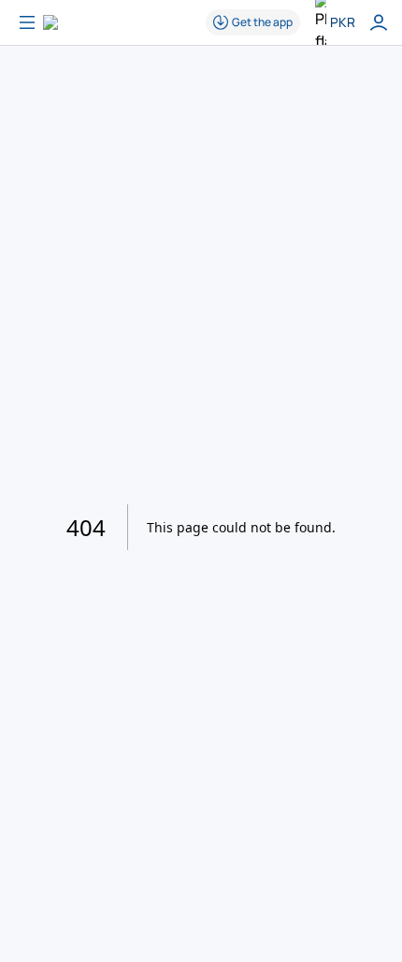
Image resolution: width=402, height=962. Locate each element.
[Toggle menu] (27, 22)
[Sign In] (378, 22)
